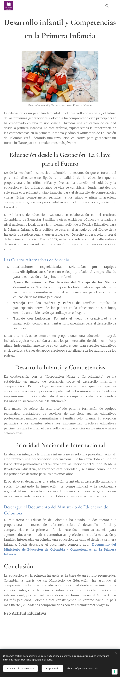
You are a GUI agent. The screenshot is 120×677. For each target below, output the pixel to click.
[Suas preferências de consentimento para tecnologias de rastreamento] (115, 672)
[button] (107, 6)
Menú (113, 6)
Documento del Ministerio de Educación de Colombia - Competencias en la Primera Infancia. (60, 549)
